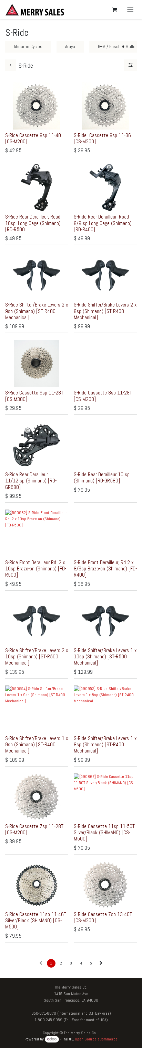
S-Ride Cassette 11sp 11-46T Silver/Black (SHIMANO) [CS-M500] (35, 920)
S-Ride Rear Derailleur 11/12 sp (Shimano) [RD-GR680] (31, 480)
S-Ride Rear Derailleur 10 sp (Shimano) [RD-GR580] (102, 477)
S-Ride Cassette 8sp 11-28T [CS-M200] (103, 395)
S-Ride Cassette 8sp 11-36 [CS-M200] (102, 138)
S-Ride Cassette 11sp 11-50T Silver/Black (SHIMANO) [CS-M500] (104, 832)
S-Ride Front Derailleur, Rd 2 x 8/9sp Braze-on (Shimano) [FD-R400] (105, 568)
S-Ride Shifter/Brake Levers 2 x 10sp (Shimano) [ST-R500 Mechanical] (36, 656)
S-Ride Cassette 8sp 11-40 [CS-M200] (33, 138)
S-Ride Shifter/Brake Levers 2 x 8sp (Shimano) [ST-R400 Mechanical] (105, 310)
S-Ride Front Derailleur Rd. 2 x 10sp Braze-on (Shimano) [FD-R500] (35, 568)
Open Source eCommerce (96, 1039)
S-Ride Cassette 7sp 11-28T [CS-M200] (34, 829)
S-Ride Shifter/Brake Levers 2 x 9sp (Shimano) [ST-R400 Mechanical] (36, 310)
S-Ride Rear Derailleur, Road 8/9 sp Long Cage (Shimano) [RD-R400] (103, 222)
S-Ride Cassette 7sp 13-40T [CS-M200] (103, 917)
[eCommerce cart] (114, 9)
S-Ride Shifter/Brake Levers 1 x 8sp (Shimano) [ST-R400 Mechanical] (105, 744)
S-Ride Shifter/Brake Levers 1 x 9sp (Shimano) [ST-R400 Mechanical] (36, 744)
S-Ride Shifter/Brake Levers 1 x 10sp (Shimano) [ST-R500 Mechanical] (105, 656)
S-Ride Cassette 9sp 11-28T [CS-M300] (34, 395)
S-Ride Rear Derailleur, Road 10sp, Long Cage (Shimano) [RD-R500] (33, 222)
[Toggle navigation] (130, 9)
